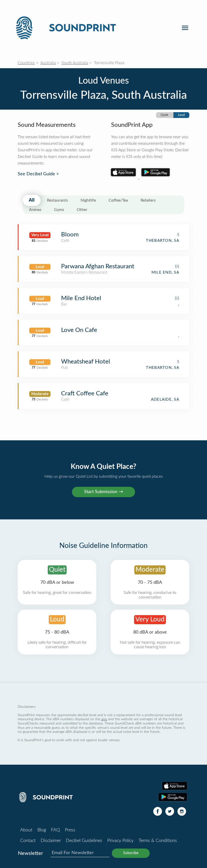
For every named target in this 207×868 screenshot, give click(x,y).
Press (70, 830)
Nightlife (88, 200)
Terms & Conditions (158, 840)
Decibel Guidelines (84, 840)
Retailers (148, 200)
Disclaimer (51, 840)
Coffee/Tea (118, 200)
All (32, 200)
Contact (28, 840)
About (26, 830)
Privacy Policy (120, 840)
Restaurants (57, 200)
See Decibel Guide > (38, 174)
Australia (48, 63)
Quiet (164, 114)
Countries (26, 63)
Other (82, 210)
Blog (41, 830)
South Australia (75, 63)
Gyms (59, 210)
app (104, 719)
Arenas (35, 210)
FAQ (55, 830)
